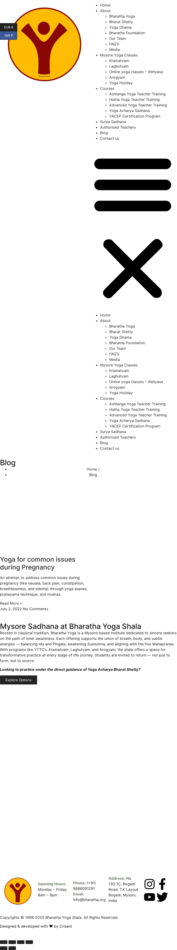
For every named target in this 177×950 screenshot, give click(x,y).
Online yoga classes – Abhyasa (136, 71)
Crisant (65, 926)
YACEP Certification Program (134, 116)
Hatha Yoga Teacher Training (134, 99)
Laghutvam (119, 66)
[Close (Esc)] (29, 942)
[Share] (20, 942)
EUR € (10, 27)
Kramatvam (119, 60)
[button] (133, 226)
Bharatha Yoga (122, 16)
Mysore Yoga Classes (119, 55)
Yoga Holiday (121, 82)
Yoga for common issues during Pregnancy (37, 563)
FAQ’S (114, 44)
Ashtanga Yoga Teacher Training (137, 94)
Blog (104, 132)
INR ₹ (11, 35)
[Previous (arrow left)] (3, 948)
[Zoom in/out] (3, 942)
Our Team (117, 38)
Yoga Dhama (120, 27)
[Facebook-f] (162, 884)
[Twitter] (162, 897)
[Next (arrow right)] (12, 948)
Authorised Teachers (118, 127)
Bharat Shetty (121, 21)
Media (114, 49)
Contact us (109, 138)
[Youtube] (149, 897)
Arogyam (117, 77)
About (105, 10)
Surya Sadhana (113, 121)
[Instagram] (149, 884)
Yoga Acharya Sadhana (129, 110)
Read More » (11, 603)
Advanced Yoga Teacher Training (138, 105)
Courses (107, 88)
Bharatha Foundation (127, 33)
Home (105, 5)
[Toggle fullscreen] (12, 942)
